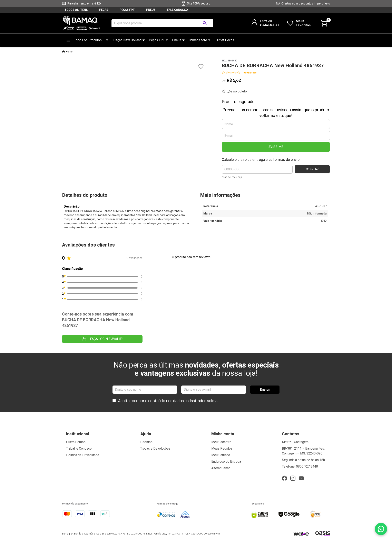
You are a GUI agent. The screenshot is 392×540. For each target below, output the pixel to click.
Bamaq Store (198, 40)
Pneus (176, 40)
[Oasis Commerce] (322, 533)
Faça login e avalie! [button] (106, 339)
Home (69, 51)
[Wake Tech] (301, 534)
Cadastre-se (270, 25)
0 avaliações (250, 73)
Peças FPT (157, 40)
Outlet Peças (225, 40)
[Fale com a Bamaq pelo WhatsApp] (381, 529)
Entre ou (266, 21)
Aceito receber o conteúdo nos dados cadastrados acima (167, 400)
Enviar (265, 389)
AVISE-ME (275, 147)
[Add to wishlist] (201, 66)
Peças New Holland (127, 40)
